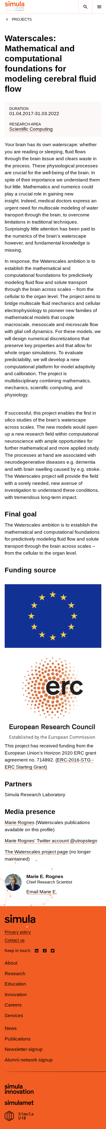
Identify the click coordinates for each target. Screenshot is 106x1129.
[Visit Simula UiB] (19, 1116)
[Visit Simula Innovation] (19, 1089)
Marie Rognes (20, 822)
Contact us (15, 940)
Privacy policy (18, 932)
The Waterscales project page (36, 851)
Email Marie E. (41, 891)
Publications (18, 1038)
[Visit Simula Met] (19, 1103)
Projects (22, 19)
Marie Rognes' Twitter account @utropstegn (51, 840)
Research (15, 973)
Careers (13, 1004)
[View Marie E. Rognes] (53, 884)
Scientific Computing (31, 129)
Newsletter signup (24, 1049)
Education (15, 984)
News (11, 1028)
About (11, 963)
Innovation (16, 994)
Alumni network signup (29, 1059)
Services (14, 1015)
